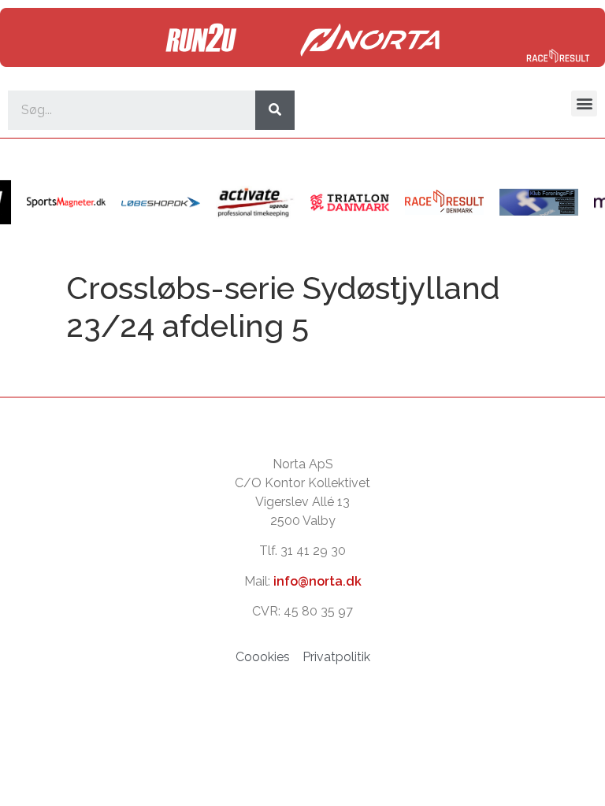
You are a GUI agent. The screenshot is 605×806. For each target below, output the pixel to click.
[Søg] (275, 110)
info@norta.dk (317, 581)
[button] (584, 103)
